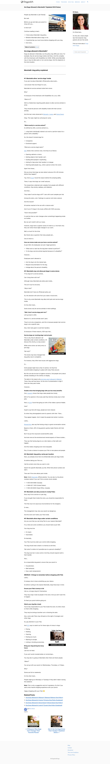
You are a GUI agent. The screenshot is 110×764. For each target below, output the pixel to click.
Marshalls (35, 477)
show (37, 47)
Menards (45, 114)
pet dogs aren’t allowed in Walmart (51, 379)
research (29, 393)
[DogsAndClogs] (31, 2)
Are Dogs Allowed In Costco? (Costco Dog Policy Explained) (44, 700)
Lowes (51, 114)
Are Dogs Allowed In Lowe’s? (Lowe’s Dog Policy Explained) (44, 705)
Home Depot (60, 114)
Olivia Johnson (32, 708)
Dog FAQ (26, 711)
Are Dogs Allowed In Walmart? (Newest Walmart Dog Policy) (44, 697)
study (32, 178)
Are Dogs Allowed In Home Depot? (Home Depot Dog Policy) (44, 702)
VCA (28, 625)
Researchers (28, 424)
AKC (25, 150)
